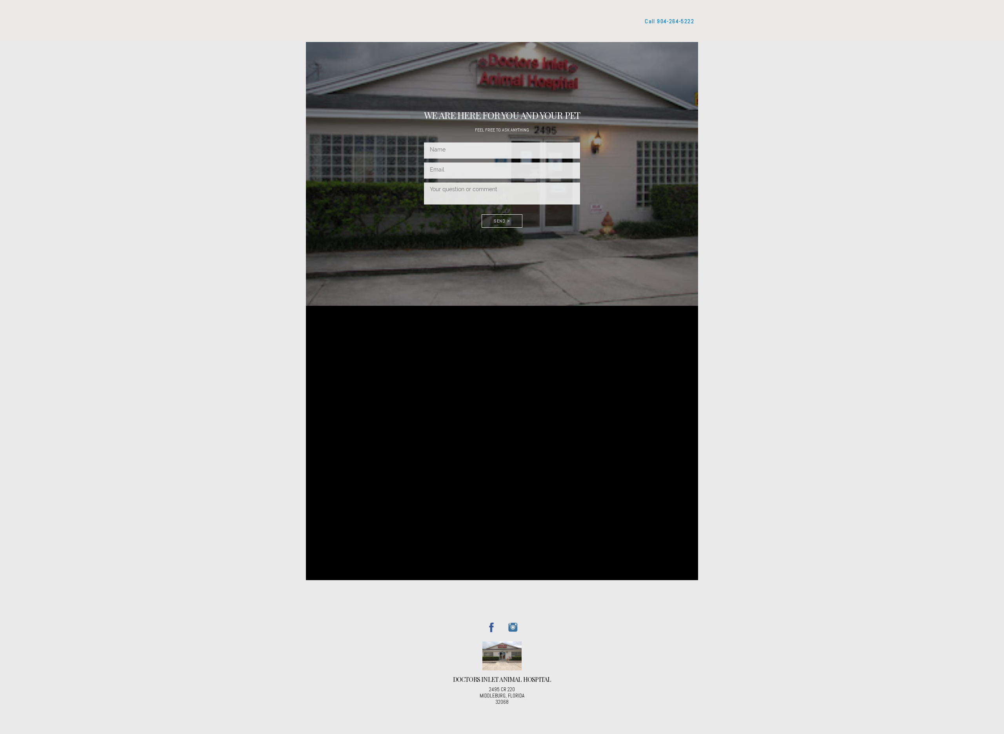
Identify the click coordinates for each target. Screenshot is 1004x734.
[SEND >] (502, 230)
